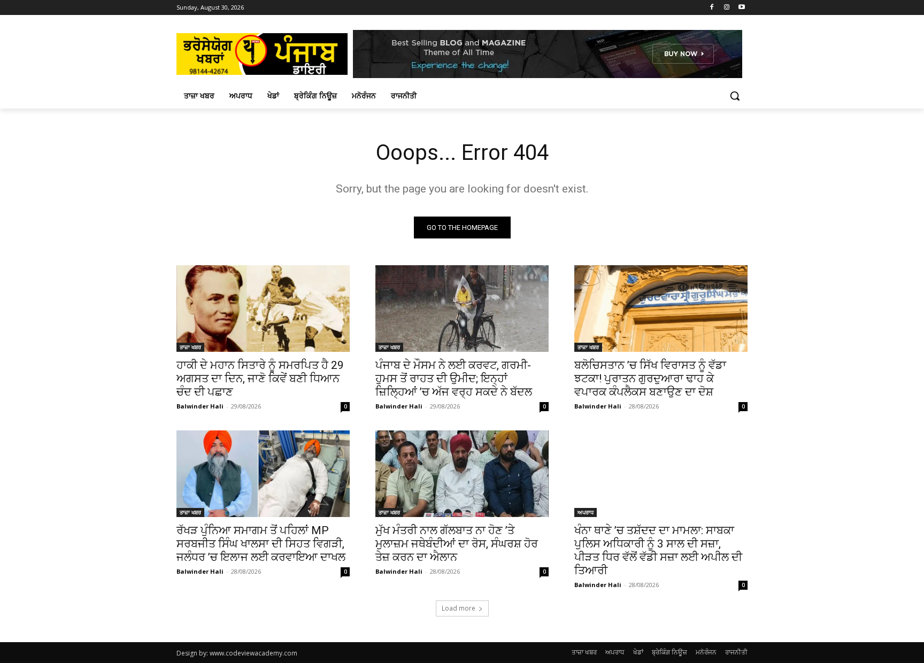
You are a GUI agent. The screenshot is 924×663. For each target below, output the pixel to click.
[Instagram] (726, 8)
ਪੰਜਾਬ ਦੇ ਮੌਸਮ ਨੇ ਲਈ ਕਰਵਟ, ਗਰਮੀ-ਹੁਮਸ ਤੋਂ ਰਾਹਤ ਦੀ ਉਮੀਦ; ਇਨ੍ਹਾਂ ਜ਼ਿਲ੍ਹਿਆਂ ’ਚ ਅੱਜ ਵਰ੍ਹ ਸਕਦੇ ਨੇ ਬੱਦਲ (453, 378)
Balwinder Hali (200, 406)
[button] (735, 96)
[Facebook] (712, 8)
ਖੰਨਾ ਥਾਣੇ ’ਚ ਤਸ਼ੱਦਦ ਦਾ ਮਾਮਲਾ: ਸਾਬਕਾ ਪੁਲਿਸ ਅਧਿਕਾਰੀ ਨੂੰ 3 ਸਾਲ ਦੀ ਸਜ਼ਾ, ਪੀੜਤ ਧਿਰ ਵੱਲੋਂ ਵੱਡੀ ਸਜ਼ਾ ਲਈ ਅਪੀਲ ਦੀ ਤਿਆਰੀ (658, 550)
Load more (458, 608)
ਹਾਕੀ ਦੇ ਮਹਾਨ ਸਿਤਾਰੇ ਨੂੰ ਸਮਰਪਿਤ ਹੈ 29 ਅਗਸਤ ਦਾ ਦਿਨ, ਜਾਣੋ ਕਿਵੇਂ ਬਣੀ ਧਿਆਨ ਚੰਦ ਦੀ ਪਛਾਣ (260, 378)
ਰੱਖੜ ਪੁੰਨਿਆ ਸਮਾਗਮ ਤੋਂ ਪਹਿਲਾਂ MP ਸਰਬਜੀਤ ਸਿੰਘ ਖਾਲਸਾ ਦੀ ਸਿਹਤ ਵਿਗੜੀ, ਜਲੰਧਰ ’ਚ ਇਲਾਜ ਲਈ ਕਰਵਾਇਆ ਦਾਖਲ (260, 544)
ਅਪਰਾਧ (586, 512)
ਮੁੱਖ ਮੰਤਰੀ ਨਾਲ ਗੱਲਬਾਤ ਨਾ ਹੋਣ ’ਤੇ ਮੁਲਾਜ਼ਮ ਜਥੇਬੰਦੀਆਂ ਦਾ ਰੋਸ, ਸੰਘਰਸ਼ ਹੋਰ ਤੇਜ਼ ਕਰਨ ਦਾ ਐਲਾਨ (456, 544)
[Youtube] (741, 8)
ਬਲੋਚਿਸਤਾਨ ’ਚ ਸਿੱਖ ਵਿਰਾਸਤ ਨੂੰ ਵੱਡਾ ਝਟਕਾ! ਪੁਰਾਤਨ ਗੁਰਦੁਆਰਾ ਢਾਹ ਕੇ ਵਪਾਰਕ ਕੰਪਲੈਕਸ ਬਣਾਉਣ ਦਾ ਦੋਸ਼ (650, 378)
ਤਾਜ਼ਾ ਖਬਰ (190, 347)
